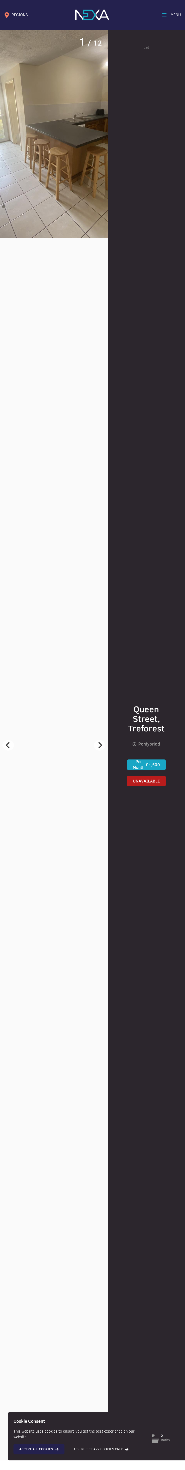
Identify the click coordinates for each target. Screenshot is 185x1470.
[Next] (99, 745)
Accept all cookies (36, 1449)
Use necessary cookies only (98, 1449)
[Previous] (8, 745)
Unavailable (146, 781)
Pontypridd (149, 744)
